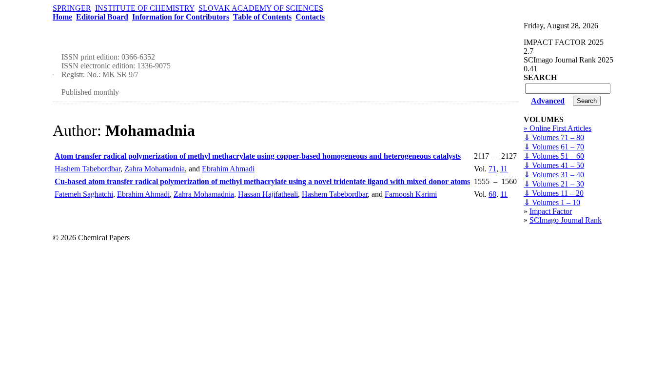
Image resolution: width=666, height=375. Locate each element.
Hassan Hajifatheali (268, 194)
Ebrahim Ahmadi (228, 169)
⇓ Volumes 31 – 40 (554, 174)
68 (492, 194)
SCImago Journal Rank (565, 220)
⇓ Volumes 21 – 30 (554, 184)
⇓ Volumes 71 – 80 (554, 137)
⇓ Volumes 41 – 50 (554, 165)
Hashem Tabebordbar (87, 169)
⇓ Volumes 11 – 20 (554, 193)
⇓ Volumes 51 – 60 (554, 156)
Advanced (548, 101)
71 (492, 169)
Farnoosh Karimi (411, 194)
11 (504, 169)
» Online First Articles (557, 128)
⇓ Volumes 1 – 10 (552, 202)
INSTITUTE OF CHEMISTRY (145, 8)
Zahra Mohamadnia (154, 169)
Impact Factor (550, 211)
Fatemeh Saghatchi (84, 194)
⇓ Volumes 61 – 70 (554, 147)
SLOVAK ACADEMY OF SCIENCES (260, 8)
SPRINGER (72, 8)
